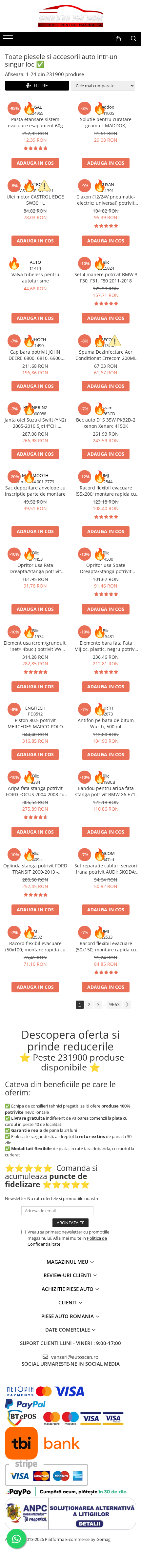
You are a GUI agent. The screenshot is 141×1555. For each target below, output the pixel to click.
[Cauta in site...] (133, 38)
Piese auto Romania (68, 1316)
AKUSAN (106, 184)
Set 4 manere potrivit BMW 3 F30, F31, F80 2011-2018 (105, 277)
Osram (105, 407)
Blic (106, 262)
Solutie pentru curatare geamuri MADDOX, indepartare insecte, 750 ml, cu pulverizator (106, 122)
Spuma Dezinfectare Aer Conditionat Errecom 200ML (105, 355)
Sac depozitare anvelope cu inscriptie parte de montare (35, 491)
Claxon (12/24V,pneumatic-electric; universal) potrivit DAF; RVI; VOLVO (105, 200)
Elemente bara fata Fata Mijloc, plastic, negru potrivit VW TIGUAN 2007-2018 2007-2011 (105, 646)
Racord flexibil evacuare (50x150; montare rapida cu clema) (106, 946)
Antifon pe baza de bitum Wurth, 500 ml (106, 723)
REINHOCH (35, 339)
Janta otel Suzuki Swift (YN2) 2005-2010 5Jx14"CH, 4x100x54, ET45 (35, 423)
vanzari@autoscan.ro (74, 1357)
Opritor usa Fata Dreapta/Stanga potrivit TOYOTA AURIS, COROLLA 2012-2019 (35, 568)
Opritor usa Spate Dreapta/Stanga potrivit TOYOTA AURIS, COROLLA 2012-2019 (106, 568)
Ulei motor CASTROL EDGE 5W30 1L (35, 200)
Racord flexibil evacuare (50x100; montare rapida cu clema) (35, 946)
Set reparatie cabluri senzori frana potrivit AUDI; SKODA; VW (105, 868)
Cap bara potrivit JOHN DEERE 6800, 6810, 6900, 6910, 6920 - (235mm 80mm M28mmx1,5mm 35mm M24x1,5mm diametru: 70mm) (35, 355)
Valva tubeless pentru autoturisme (35, 277)
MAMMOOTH (35, 475)
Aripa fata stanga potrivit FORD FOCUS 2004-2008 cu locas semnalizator (35, 791)
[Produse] (9, 40)
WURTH (105, 708)
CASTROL (35, 184)
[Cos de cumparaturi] (118, 38)
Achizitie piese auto (68, 1289)
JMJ (106, 475)
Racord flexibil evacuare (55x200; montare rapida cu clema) (106, 491)
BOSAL (35, 107)
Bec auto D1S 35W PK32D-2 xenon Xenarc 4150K (105, 423)
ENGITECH (35, 708)
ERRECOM (106, 339)
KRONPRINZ (35, 407)
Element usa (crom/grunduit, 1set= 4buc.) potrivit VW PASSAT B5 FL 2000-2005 (35, 646)
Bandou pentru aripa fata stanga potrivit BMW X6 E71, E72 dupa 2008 (106, 791)
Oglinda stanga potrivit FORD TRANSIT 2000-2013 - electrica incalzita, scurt (35, 868)
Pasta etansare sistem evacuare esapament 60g (35, 122)
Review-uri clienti (68, 1275)
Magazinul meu (68, 1261)
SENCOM (106, 853)
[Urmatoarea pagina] (127, 1005)
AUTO (35, 262)
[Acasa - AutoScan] (70, 16)
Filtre (39, 85)
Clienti (68, 1302)
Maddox (106, 107)
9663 (114, 1004)
